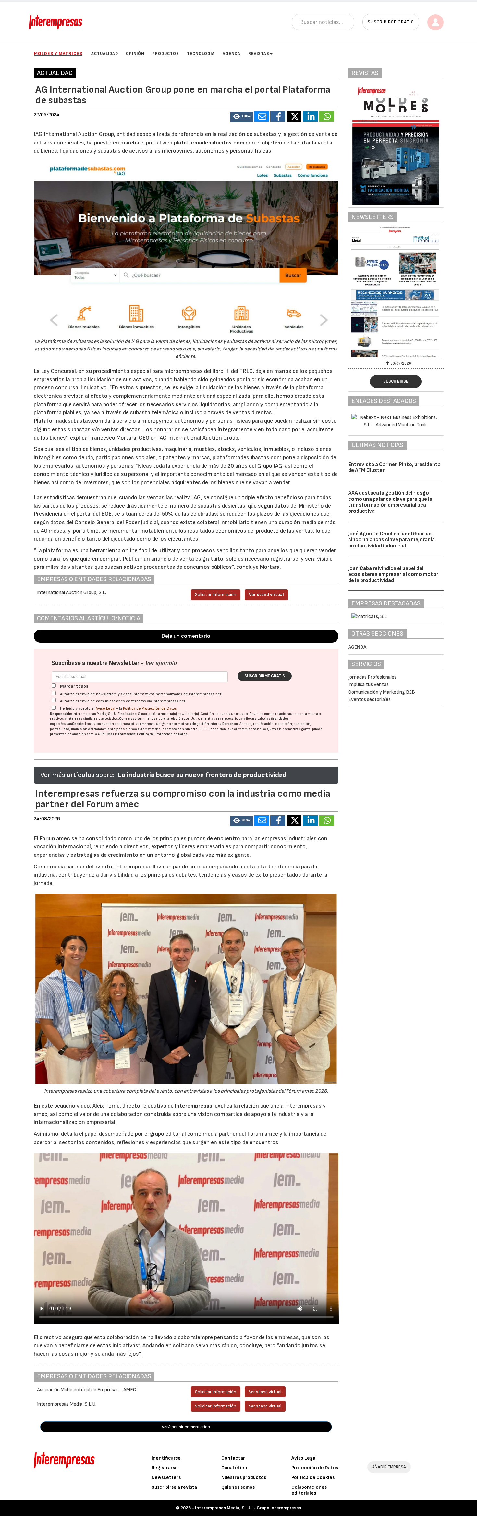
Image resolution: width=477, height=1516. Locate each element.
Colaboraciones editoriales (309, 1490)
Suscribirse (395, 381)
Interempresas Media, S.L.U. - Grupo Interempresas (248, 1507)
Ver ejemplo (161, 663)
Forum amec (54, 838)
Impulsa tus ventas (368, 685)
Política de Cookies (313, 1478)
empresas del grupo (155, 724)
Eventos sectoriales (369, 699)
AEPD (102, 734)
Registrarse (165, 1468)
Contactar (233, 1458)
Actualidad (104, 53)
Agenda (231, 53)
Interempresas (193, 1105)
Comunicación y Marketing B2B (381, 692)
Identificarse (166, 1458)
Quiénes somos (238, 1487)
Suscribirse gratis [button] (391, 22)
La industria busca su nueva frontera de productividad (202, 775)
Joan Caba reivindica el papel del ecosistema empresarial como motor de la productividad (393, 574)
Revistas (258, 53)
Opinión (135, 53)
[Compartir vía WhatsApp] (326, 116)
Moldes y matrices (58, 53)
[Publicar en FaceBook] (277, 116)
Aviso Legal (105, 708)
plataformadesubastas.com (209, 142)
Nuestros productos (243, 1478)
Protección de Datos (314, 1468)
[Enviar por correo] (261, 116)
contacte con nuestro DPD (183, 729)
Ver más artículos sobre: (77, 775)
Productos (165, 53)
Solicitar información (215, 594)
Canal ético (234, 1468)
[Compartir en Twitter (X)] (294, 116)
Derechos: (230, 724)
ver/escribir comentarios (186, 1427)
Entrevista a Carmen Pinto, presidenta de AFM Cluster (394, 467)
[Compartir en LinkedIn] (310, 116)
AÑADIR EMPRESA (389, 1467)
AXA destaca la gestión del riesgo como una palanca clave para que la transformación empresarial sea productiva (390, 502)
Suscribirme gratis (264, 676)
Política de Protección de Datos (150, 708)
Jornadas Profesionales (372, 677)
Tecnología (201, 53)
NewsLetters (166, 1478)
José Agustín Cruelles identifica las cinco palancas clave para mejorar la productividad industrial (391, 540)
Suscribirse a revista (174, 1487)
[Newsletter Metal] (396, 292)
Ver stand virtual (266, 594)
